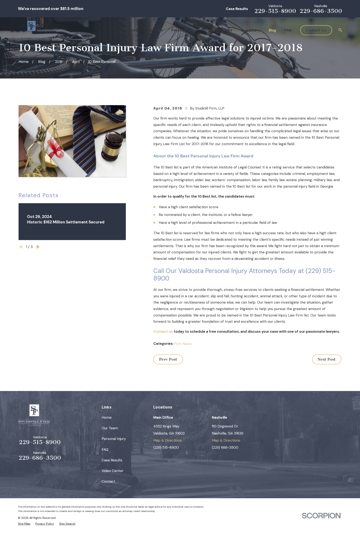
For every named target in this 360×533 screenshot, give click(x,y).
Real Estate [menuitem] (250, 30)
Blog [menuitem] (272, 30)
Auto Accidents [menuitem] (218, 30)
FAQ (105, 449)
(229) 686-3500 (225, 447)
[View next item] (38, 247)
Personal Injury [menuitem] (184, 30)
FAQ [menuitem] (288, 30)
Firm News (183, 343)
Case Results (237, 8)
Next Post (327, 359)
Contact (108, 481)
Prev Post (168, 359)
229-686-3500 (321, 11)
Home (107, 417)
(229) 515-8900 (166, 447)
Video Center (113, 470)
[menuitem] (24, 524)
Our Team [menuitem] (154, 30)
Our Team (110, 428)
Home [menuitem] (133, 30)
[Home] (31, 30)
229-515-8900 (275, 11)
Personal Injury (114, 438)
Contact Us (316, 30)
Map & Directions (167, 440)
